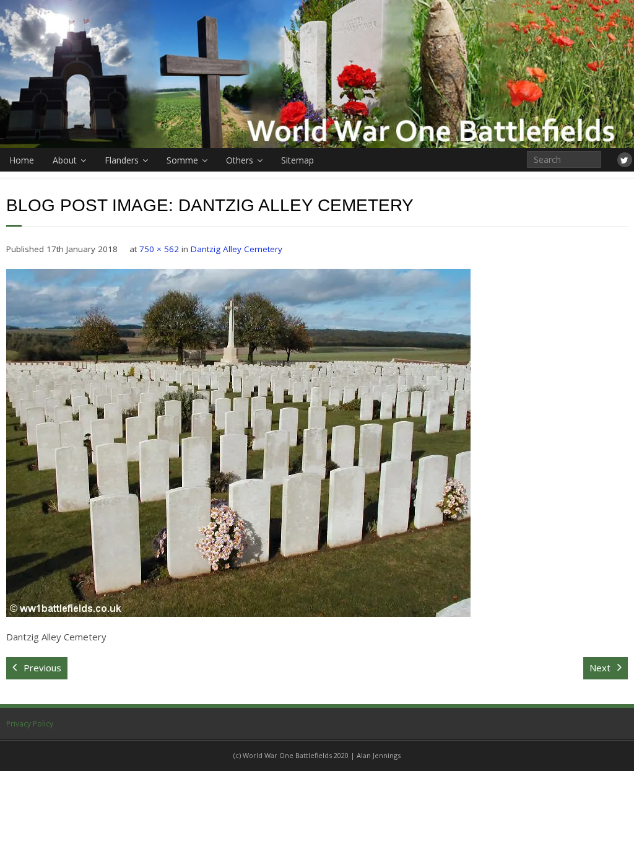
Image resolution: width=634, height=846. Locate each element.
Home (21, 160)
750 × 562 (159, 249)
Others (239, 160)
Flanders (122, 160)
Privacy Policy (29, 723)
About (65, 160)
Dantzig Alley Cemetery (236, 249)
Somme (182, 160)
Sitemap (297, 160)
